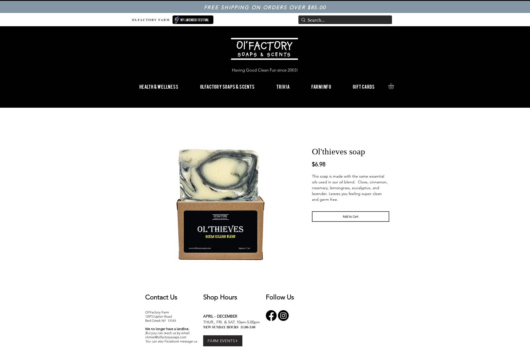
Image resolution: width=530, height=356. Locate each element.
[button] (321, 86)
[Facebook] (271, 315)
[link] (394, 86)
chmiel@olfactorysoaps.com (165, 337)
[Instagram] (283, 315)
